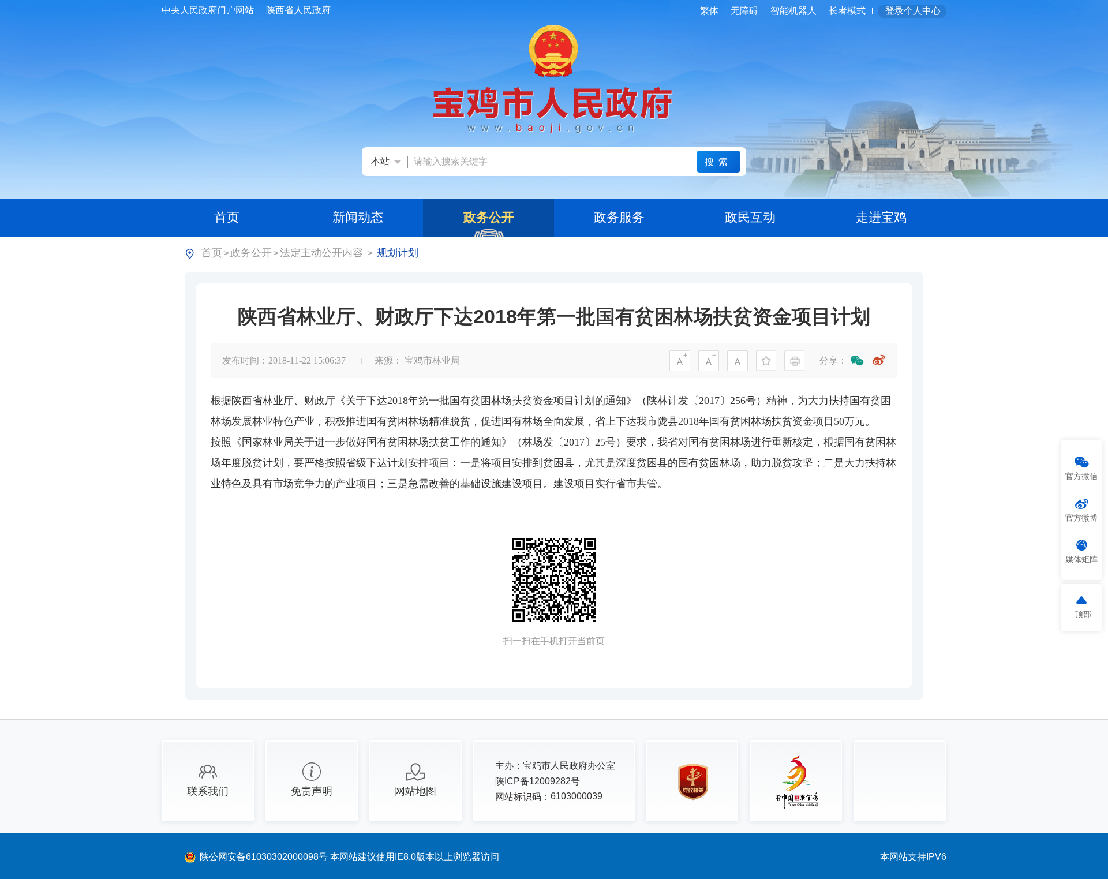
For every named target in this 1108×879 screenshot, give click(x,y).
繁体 (709, 11)
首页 (226, 217)
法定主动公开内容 (321, 253)
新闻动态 (357, 217)
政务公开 (488, 217)
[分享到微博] (879, 360)
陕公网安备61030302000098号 (265, 857)
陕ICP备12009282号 (537, 781)
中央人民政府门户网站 (209, 10)
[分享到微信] (857, 360)
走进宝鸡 (881, 217)
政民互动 (750, 217)
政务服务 (619, 217)
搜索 (718, 162)
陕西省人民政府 (299, 10)
